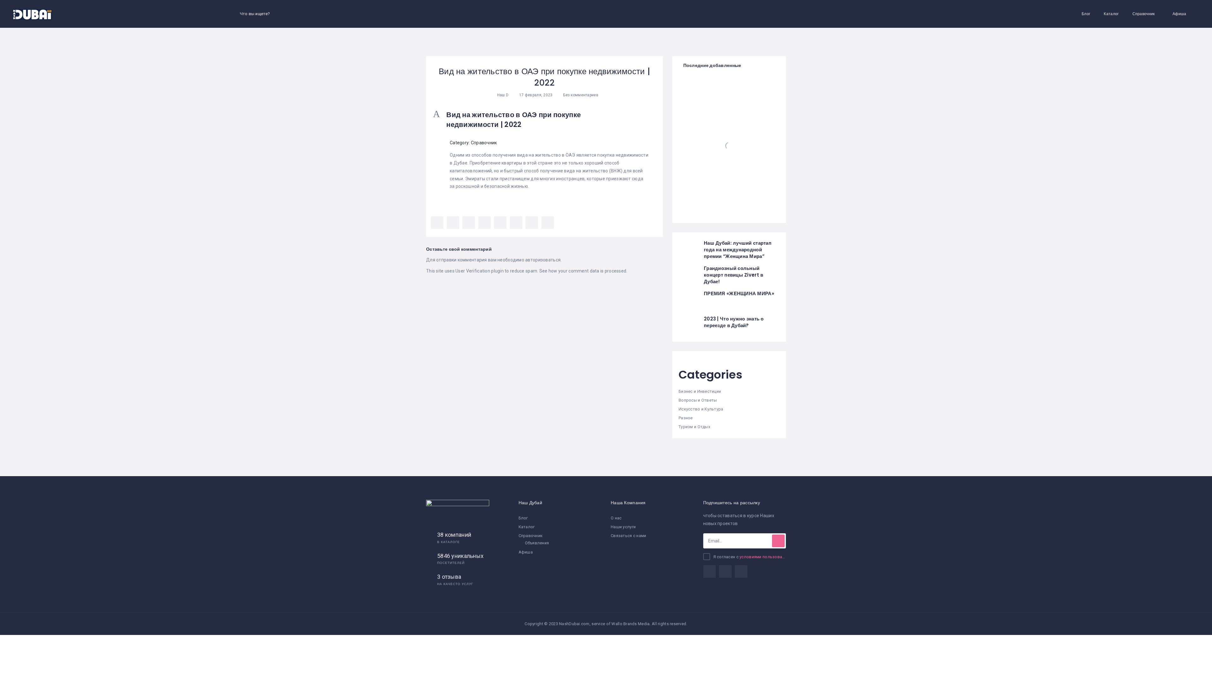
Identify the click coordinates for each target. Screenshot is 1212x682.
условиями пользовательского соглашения (784, 556)
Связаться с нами (628, 535)
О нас (616, 518)
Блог (1086, 13)
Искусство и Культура (701, 409)
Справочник (1143, 13)
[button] (544, 120)
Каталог (1111, 13)
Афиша (1179, 13)
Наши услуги (623, 526)
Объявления (537, 543)
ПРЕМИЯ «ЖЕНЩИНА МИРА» (739, 293)
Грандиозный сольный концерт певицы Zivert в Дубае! (733, 275)
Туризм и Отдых (694, 426)
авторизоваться (543, 259)
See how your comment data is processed (583, 270)
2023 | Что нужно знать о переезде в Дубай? (734, 322)
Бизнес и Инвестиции (700, 391)
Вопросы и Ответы (698, 400)
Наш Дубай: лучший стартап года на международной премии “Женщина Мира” (737, 250)
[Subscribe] (778, 541)
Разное (686, 418)
